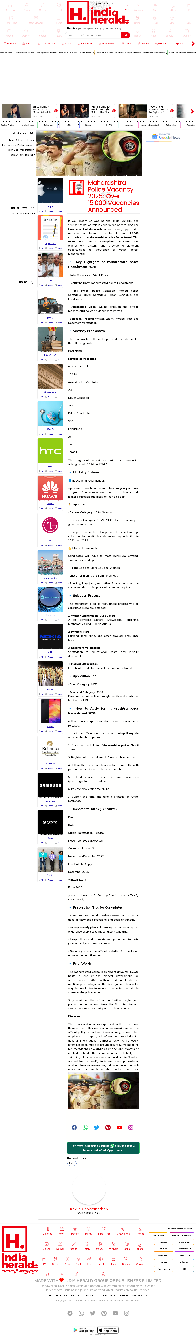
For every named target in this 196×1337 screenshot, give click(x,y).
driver (87, 295)
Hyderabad (164, 1242)
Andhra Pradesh (184, 1249)
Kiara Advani (158, 1235)
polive (72, 1163)
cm (87, 567)
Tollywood (43, 125)
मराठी (107, 29)
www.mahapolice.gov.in (123, 733)
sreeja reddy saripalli (145, 125)
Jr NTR (103, 125)
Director (83, 125)
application (81, 676)
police (111, 237)
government (76, 524)
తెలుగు (71, 28)
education (83, 496)
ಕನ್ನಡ (97, 29)
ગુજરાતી (90, 29)
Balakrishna (166, 125)
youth (122, 249)
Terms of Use (55, 1295)
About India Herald (72, 1295)
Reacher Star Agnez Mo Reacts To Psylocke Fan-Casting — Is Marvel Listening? (125, 52)
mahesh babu (23, 125)
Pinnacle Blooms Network (182, 1235)
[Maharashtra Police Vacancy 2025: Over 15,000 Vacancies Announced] (89, 175)
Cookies (103, 1295)
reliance (112, 1065)
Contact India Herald (119, 1295)
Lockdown (123, 125)
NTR (63, 125)
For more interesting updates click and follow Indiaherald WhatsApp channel (103, 1148)
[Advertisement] (98, 79)
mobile (120, 757)
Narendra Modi (184, 1242)
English (79, 29)
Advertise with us (139, 1295)
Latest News (19, 134)
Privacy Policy (90, 1295)
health (79, 668)
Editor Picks (19, 208)
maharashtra (117, 262)
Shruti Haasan (163, 1269)
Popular (22, 282)
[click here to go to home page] (98, 23)
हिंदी (84, 29)
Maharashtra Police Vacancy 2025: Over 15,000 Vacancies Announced (113, 196)
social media (163, 1255)
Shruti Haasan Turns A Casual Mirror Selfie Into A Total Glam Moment (42, 109)
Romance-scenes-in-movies (180, 1228)
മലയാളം (118, 29)
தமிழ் (102, 29)
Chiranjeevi (186, 125)
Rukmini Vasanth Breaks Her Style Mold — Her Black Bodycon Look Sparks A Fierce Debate (49, 52)
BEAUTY (163, 1262)
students (163, 1249)
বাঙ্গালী (111, 29)
